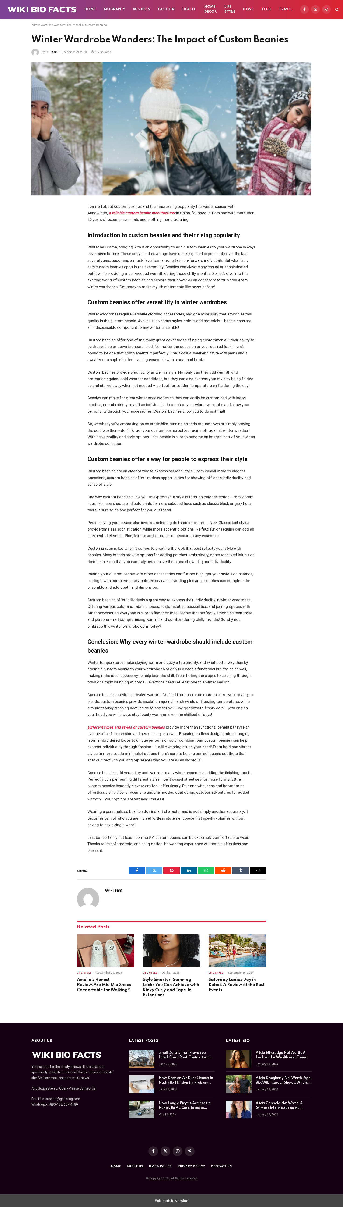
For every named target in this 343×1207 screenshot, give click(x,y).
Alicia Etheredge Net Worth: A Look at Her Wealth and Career (282, 1055)
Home (90, 9)
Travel (285, 9)
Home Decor (210, 9)
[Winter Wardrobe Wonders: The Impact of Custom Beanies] (172, 129)
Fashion (166, 9)
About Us (135, 1166)
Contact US (221, 1166)
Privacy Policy (191, 1166)
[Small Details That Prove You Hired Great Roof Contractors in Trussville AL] (141, 1059)
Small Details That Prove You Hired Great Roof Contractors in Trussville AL (185, 1055)
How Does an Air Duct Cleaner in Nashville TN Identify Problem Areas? (186, 1080)
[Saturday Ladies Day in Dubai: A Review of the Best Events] (237, 950)
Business (141, 9)
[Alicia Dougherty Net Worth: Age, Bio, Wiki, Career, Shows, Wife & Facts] (239, 1084)
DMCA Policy (160, 1166)
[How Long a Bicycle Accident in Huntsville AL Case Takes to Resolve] (141, 1109)
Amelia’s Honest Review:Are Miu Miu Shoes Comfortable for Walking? (104, 985)
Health (189, 9)
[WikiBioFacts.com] (42, 9)
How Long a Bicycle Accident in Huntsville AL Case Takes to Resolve (184, 1105)
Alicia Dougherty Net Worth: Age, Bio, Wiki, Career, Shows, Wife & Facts (283, 1080)
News (248, 9)
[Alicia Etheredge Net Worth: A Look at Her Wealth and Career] (239, 1059)
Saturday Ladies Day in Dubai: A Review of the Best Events (237, 985)
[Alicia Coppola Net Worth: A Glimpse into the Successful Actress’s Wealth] (239, 1109)
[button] (336, 9)
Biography (114, 9)
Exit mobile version (172, 1200)
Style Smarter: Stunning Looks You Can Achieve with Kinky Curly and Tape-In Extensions (171, 987)
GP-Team (52, 52)
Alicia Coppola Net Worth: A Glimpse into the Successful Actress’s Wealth (279, 1105)
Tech (266, 9)
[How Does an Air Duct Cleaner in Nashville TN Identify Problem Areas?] (141, 1084)
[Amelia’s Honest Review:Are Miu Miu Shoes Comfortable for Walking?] (105, 950)
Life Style (229, 9)
